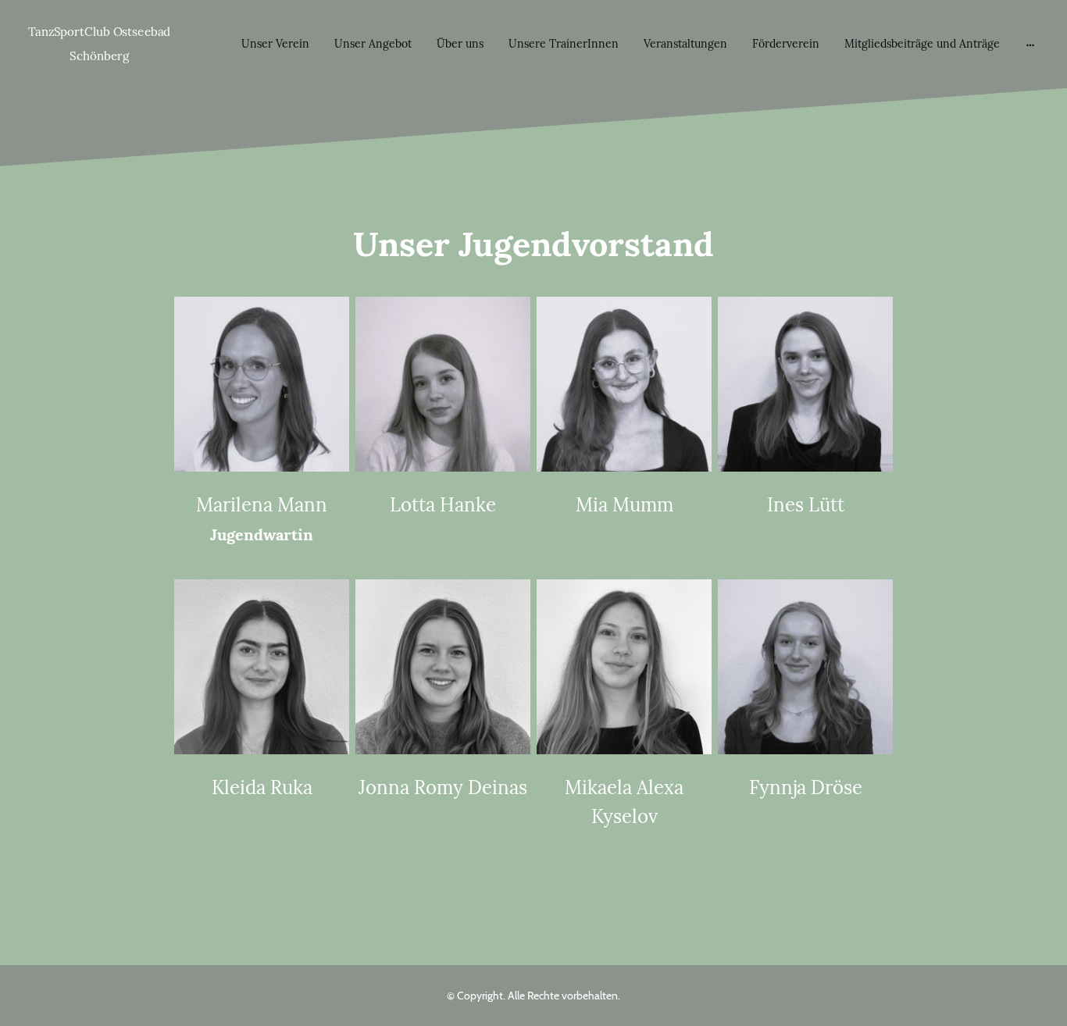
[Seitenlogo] (99, 75)
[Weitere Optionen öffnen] (1030, 44)
